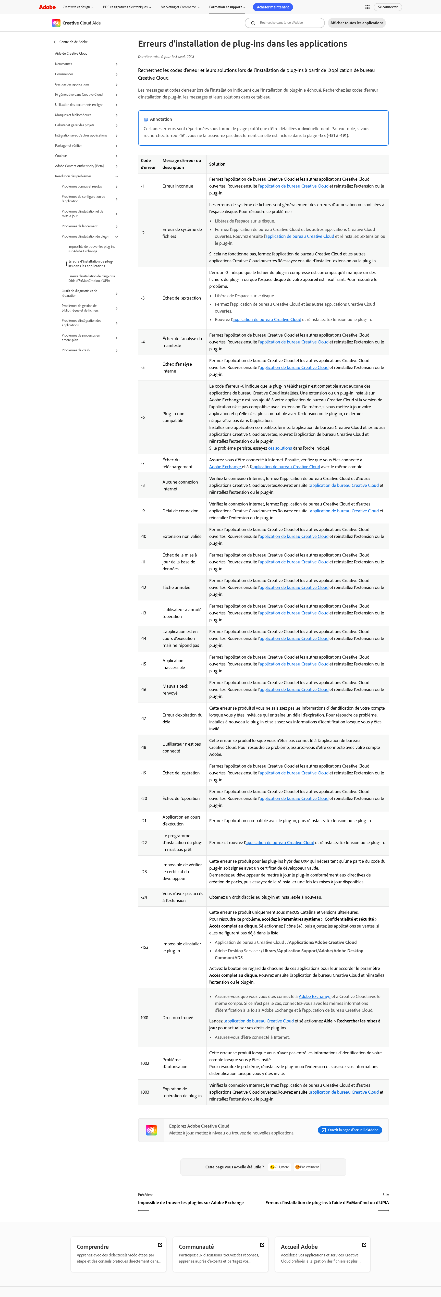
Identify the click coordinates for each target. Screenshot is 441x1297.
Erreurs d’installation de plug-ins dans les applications (90, 263)
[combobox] (285, 23)
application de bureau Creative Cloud (294, 186)
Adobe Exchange (225, 467)
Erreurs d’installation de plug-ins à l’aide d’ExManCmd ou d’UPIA (91, 278)
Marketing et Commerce (178, 7)
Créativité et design (76, 7)
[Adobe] (47, 7)
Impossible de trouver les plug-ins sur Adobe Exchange (91, 248)
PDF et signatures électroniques (125, 7)
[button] (367, 7)
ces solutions (280, 448)
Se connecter (388, 7)
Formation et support (225, 7)
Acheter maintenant (273, 7)
